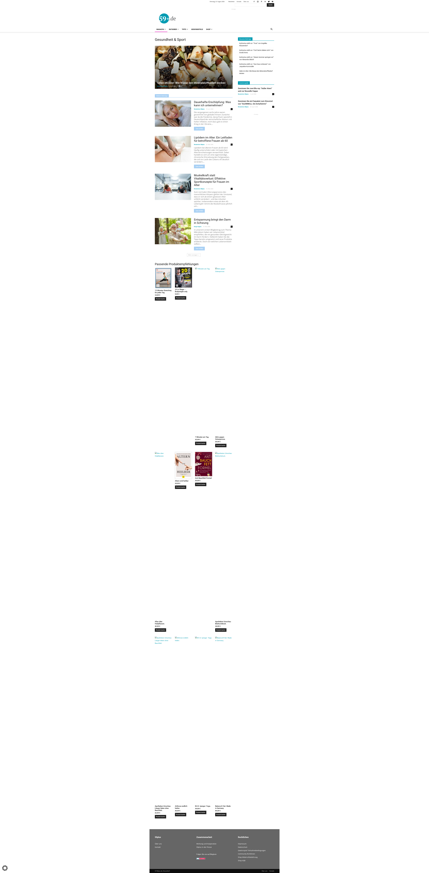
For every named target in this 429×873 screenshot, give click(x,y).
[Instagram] (257, 1)
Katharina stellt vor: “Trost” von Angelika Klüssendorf (253, 44)
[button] (271, 29)
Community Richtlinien (246, 854)
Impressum (242, 844)
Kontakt (239, 1)
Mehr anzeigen (193, 255)
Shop (208, 29)
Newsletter (231, 1)
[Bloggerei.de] (200, 859)
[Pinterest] (261, 1)
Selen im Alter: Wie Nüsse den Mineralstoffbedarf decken (191, 82)
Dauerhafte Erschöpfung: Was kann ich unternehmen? (212, 103)
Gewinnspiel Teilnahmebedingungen (252, 850)
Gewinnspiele (197, 29)
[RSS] (265, 1)
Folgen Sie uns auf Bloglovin (206, 854)
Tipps (184, 29)
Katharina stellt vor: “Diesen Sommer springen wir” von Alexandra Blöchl (256, 58)
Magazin (160, 29)
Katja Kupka (197, 226)
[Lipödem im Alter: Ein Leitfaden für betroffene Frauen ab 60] (173, 149)
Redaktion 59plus (162, 86)
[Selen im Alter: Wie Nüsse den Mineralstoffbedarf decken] (194, 67)
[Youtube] (272, 1)
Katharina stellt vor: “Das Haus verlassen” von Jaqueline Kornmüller (255, 65)
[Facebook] (254, 1)
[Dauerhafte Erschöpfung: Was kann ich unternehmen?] (173, 113)
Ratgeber (173, 29)
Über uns (246, 1)
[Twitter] (268, 1)
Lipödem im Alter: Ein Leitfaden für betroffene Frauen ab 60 (213, 139)
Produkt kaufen (160, 298)
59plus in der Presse (204, 847)
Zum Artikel (199, 129)
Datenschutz (242, 847)
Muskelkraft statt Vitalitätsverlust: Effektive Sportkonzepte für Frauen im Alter (211, 180)
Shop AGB (241, 860)
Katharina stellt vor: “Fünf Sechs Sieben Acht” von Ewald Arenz (256, 51)
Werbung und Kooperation (206, 844)
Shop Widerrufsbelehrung (248, 857)
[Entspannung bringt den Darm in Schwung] (173, 231)
